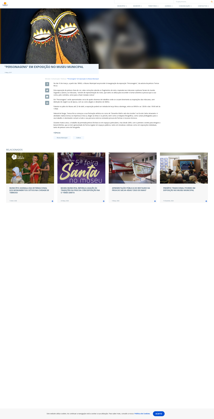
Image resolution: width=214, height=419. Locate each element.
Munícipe (136, 6)
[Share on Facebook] (47, 84)
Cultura (78, 138)
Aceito (158, 414)
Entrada (47, 79)
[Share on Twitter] (47, 90)
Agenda (168, 6)
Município (121, 6)
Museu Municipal (62, 138)
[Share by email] (47, 97)
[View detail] (52, 201)
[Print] (47, 103)
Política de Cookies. (142, 414)
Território (152, 6)
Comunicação (184, 6)
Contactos (202, 6)
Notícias (63, 79)
